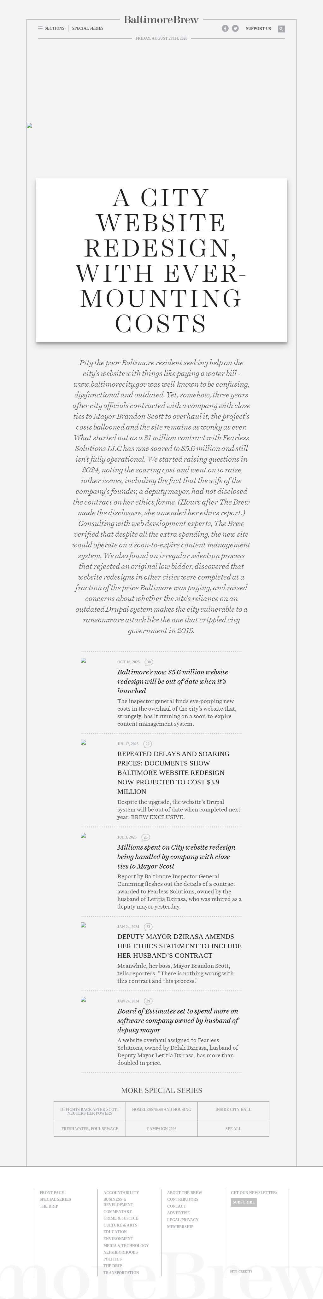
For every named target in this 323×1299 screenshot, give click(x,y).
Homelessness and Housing (161, 1109)
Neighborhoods (120, 1252)
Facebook (225, 28)
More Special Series (161, 1090)
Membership (180, 1227)
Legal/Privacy (183, 1220)
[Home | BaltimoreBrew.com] (161, 19)
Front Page (52, 1193)
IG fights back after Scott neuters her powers (89, 1111)
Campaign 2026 (161, 1129)
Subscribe (244, 1202)
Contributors (182, 1199)
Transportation (121, 1273)
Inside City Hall (233, 1109)
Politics (112, 1259)
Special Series (55, 1199)
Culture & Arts (120, 1225)
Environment (118, 1239)
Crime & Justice (120, 1218)
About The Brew (184, 1193)
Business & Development (118, 1202)
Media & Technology (126, 1246)
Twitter (235, 28)
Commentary (117, 1212)
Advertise (178, 1213)
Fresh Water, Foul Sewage (90, 1129)
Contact (176, 1206)
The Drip (49, 1206)
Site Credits (241, 1271)
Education (115, 1232)
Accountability (121, 1193)
